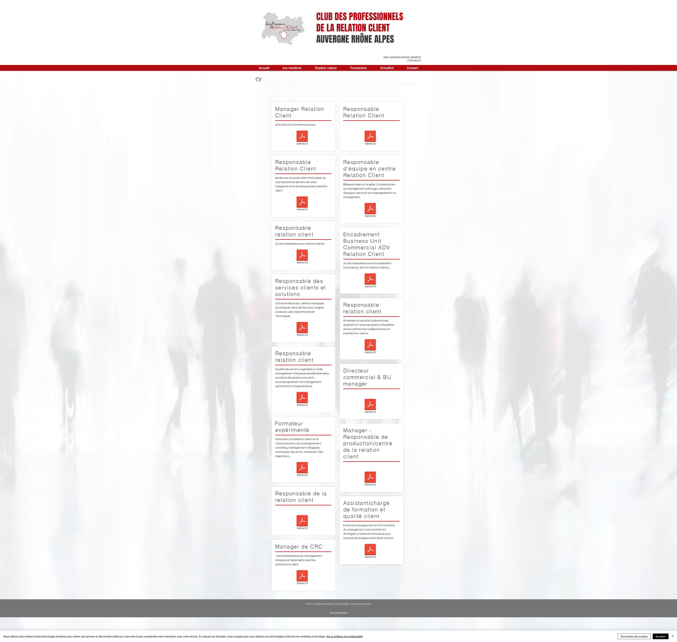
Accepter (661, 636)
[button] (292, 68)
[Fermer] (673, 636)
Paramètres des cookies (634, 636)
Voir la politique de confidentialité (344, 636)
